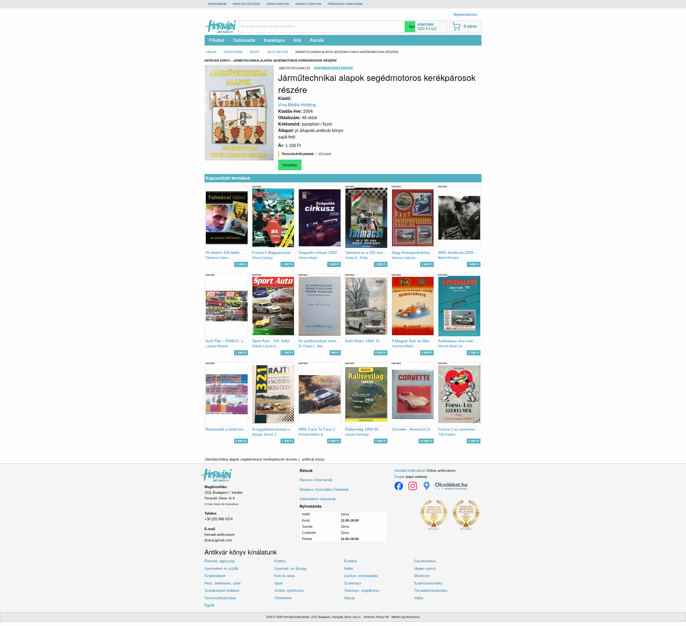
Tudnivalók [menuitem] (244, 40)
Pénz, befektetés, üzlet (222, 583)
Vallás (418, 598)
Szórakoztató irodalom (221, 591)
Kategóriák (233, 52)
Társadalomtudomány (431, 591)
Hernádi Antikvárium (410, 471)
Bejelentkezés (465, 14)
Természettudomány (220, 598)
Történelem (283, 598)
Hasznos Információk (316, 480)
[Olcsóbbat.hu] (451, 486)
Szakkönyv (352, 583)
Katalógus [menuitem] (274, 40)
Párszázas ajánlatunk (345, 3)
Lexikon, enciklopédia (361, 576)
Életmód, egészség (219, 561)
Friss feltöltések (246, 3)
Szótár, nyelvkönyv (289, 591)
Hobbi (348, 569)
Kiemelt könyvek (308, 3)
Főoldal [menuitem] (216, 40)
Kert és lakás (284, 576)
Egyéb (209, 605)
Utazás (349, 598)
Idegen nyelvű (425, 569)
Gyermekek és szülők (221, 569)
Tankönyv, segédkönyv (362, 591)
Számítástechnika (428, 583)
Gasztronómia (425, 561)
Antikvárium (217, 3)
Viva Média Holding (297, 105)
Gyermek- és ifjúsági (290, 569)
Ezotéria (350, 561)
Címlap (211, 52)
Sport (255, 52)
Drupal (399, 477)
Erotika (279, 561)
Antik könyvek (278, 3)
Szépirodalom (215, 576)
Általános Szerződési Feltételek (324, 490)
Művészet (421, 576)
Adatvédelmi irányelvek (318, 499)
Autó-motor (277, 52)
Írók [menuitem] (297, 40)
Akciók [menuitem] (317, 40)
